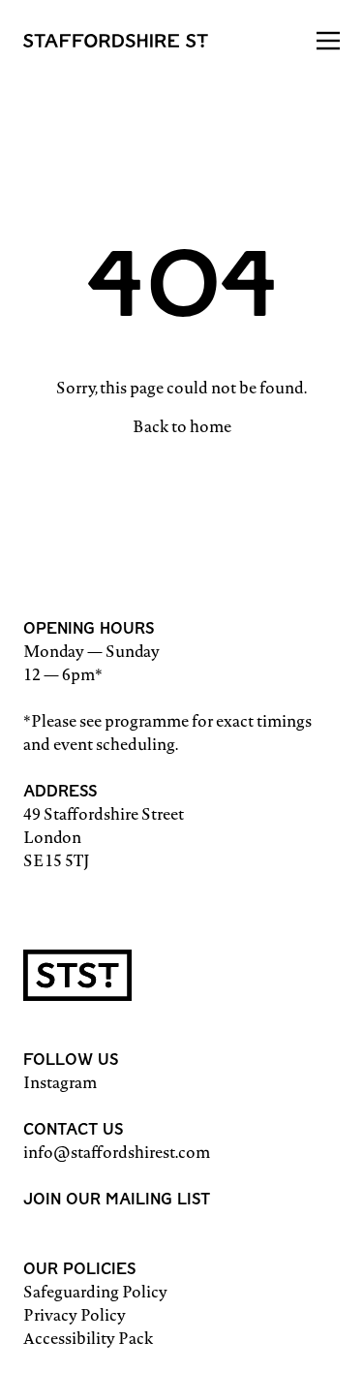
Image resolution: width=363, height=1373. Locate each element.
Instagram (60, 1082)
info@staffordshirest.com (116, 1152)
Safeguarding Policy (95, 1291)
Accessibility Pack (88, 1338)
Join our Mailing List (116, 1198)
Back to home (182, 426)
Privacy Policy (74, 1315)
